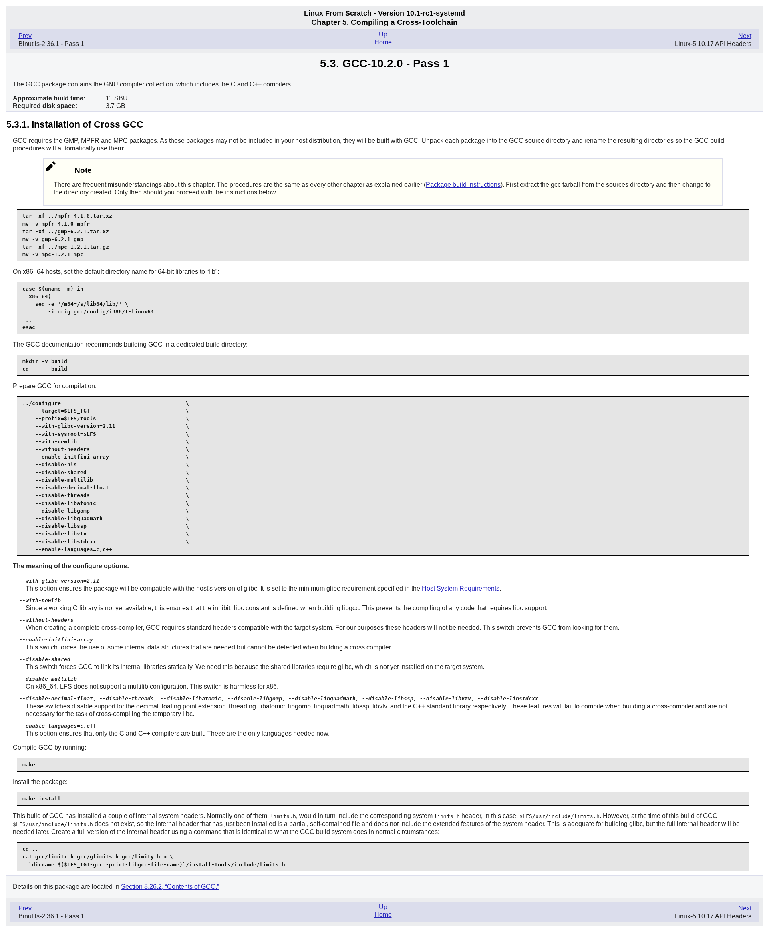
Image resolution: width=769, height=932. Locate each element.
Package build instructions (463, 184)
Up (383, 34)
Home (383, 42)
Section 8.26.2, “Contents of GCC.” (170, 886)
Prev (25, 35)
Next (744, 35)
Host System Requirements (460, 588)
